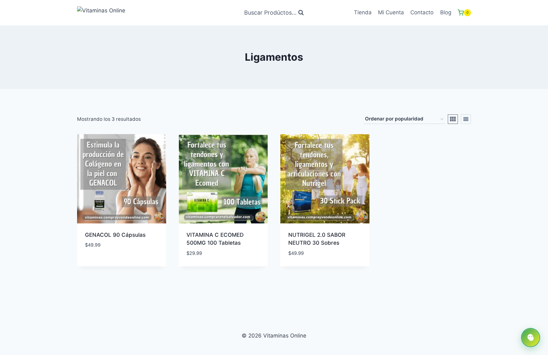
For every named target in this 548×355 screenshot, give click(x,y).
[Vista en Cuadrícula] (453, 119)
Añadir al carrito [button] (109, 264)
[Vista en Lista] (466, 119)
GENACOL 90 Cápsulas (115, 235)
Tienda (363, 12)
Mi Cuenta (391, 12)
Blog (445, 12)
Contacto (422, 12)
